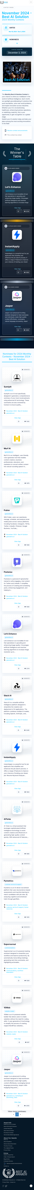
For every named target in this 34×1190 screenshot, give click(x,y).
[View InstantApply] (16, 234)
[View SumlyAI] (16, 376)
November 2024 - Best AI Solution (17, 411)
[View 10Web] (16, 997)
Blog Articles (7, 1159)
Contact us (6, 1166)
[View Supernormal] (16, 934)
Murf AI (7, 448)
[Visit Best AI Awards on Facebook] (3, 1186)
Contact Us (12, 1182)
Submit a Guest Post (8, 1154)
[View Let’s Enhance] (16, 177)
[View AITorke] (16, 809)
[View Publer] (16, 500)
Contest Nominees (8, 1128)
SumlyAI (7, 387)
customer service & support (13, 884)
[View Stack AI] (16, 685)
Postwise (8, 572)
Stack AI (7, 695)
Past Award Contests (8, 1132)
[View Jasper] (16, 295)
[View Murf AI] (16, 438)
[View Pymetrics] (16, 871)
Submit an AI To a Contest (10, 1124)
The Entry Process (8, 1146)
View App (17, 208)
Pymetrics (8, 881)
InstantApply (12, 246)
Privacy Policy (7, 1150)
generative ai (10, 191)
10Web (7, 1008)
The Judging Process (9, 1148)
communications (10, 948)
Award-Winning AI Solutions (10, 1126)
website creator (9, 1011)
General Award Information (10, 1143)
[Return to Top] (31, 1186)
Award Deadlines (8, 1141)
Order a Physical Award (9, 1157)
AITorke (7, 819)
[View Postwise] (16, 562)
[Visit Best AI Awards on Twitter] (6, 1186)
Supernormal (10, 944)
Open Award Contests (9, 1130)
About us (6, 1139)
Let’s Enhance (13, 187)
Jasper (9, 305)
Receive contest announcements (17, 130)
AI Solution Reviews (8, 1161)
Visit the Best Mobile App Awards (11, 1134)
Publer (7, 510)
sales (15, 1097)
